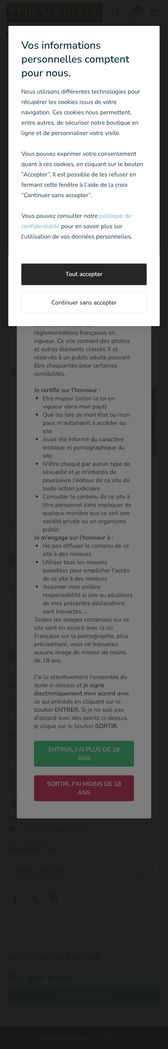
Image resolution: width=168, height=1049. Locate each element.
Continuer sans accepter (83, 302)
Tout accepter (84, 274)
